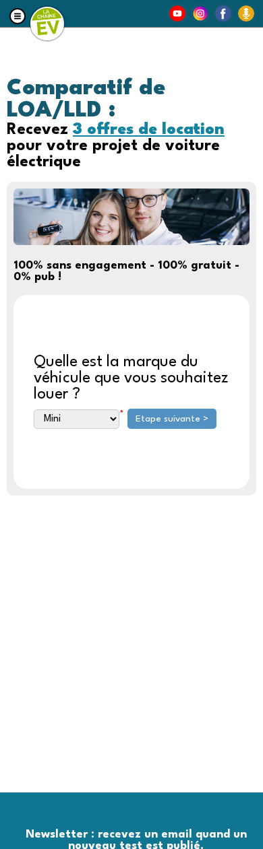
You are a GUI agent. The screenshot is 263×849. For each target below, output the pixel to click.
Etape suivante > (172, 418)
